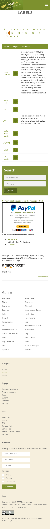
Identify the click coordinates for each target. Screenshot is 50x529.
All (4, 29)
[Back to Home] (11, 5)
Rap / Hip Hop (8, 341)
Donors (5, 434)
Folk (4, 314)
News (4, 375)
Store (4, 420)
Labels (4, 372)
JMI (5, 120)
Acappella (6, 298)
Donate (5, 403)
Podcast (9, 478)
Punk (4, 337)
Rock (27, 341)
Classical (28, 306)
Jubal (6, 150)
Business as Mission (10, 389)
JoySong (7, 142)
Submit (5, 398)
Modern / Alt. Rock (9, 329)
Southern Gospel (32, 345)
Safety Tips (6, 429)
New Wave (29, 329)
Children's (29, 302)
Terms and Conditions (11, 431)
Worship (28, 349)
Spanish (5, 349)
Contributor (11, 481)
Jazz (26, 322)
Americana (29, 298)
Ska (3, 345)
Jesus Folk (6, 101)
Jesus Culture (7, 73)
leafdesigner (13, 239)
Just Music (6, 157)
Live (3, 325)
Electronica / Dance (33, 310)
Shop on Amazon (9, 392)
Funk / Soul (29, 314)
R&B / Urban (30, 337)
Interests (5, 471)
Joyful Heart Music (6, 133)
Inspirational (30, 318)
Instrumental (7, 322)
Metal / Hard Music (33, 325)
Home (4, 369)
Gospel (5, 318)
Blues (4, 302)
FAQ (4, 423)
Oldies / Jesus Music (10, 333)
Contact (5, 400)
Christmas (6, 306)
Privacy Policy (7, 426)
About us (6, 417)
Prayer (5, 395)
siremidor (12, 244)
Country (5, 310)
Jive (5, 109)
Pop (26, 333)
